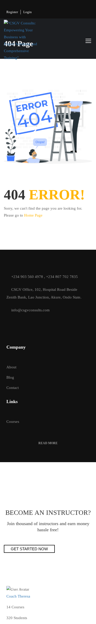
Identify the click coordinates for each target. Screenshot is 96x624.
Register (12, 12)
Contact (12, 388)
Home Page (33, 215)
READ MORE (48, 443)
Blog (10, 377)
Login (27, 12)
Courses (12, 422)
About (11, 367)
